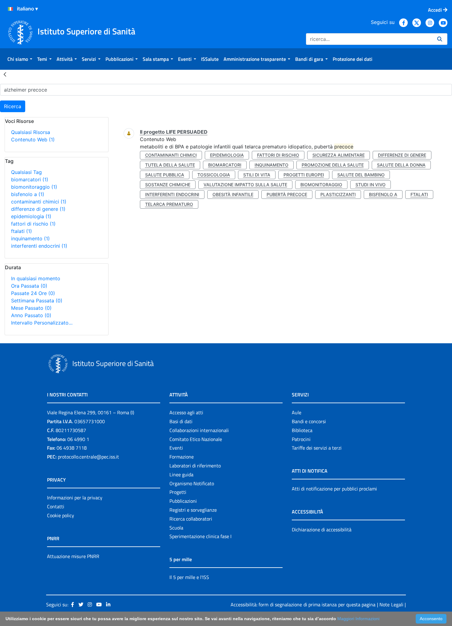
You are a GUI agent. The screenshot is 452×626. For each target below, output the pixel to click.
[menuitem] (20, 59)
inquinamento (30, 238)
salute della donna (401, 164)
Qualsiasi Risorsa (30, 132)
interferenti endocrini (39, 246)
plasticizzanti (338, 194)
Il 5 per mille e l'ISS (189, 577)
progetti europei (303, 174)
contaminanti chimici (38, 202)
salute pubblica (164, 174)
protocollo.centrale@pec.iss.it (88, 456)
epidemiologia (31, 216)
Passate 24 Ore (33, 293)
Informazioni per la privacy (74, 497)
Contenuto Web (33, 139)
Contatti (55, 506)
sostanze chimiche (167, 184)
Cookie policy (60, 515)
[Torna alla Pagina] (5, 74)
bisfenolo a (27, 194)
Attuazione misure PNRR (73, 556)
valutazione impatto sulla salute (245, 184)
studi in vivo (370, 184)
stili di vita (256, 174)
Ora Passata (29, 286)
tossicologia (213, 174)
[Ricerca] (440, 39)
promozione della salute (333, 164)
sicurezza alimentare (338, 155)
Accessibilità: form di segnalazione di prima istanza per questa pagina (303, 604)
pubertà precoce (287, 194)
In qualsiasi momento (35, 278)
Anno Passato (31, 315)
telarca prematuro (169, 204)
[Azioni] (10, 9)
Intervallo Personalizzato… (42, 323)
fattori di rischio (33, 224)
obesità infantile (232, 194)
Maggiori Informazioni (358, 618)
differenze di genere (38, 209)
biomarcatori (29, 179)
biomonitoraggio (34, 187)
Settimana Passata (36, 300)
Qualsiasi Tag (26, 172)
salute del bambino (361, 174)
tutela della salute (170, 164)
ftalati (21, 231)
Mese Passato (31, 308)
